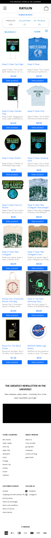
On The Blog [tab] (39, 22)
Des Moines (7, 440)
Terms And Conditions (10, 505)
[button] (46, 30)
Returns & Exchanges (10, 502)
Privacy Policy (8, 498)
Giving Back (30, 447)
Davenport (6, 454)
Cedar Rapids (7, 443)
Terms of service (8, 509)
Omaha (5, 468)
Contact (5, 491)
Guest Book (29, 457)
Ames (5, 457)
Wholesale (29, 450)
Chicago (5, 461)
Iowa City (6, 447)
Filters (37, 32)
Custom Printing (31, 454)
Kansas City (7, 464)
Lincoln (5, 472)
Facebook (32, 491)
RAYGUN (26, 527)
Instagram (33, 494)
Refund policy (7, 512)
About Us (29, 440)
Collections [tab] (25, 22)
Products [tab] (10, 22)
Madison (6, 475)
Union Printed (30, 443)
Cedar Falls (6, 450)
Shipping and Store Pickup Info (14, 494)
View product (12, 80)
